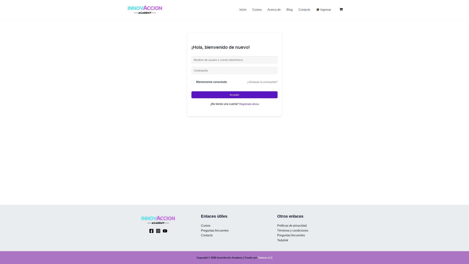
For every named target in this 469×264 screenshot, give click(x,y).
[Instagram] (158, 231)
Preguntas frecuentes (215, 230)
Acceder (234, 94)
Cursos (205, 225)
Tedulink (282, 240)
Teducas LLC (265, 257)
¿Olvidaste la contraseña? (262, 81)
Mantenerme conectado (211, 81)
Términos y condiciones (292, 230)
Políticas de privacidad (292, 225)
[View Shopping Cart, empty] (341, 10)
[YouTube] (165, 231)
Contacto (207, 235)
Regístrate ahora (249, 103)
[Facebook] (151, 231)
